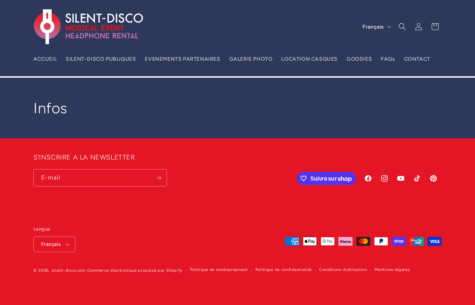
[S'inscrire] (158, 178)
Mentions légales (392, 269)
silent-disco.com (69, 270)
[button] (402, 27)
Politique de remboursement (219, 269)
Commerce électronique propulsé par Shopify (135, 270)
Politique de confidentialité (283, 269)
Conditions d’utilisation (343, 269)
